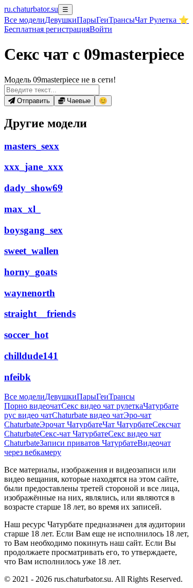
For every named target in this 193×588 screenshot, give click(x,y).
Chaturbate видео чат (88, 415)
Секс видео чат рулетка (102, 405)
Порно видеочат (32, 405)
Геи (102, 19)
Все (24, 19)
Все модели (24, 396)
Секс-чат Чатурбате (74, 433)
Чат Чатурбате (127, 424)
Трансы (122, 19)
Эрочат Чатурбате (71, 424)
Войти (101, 29)
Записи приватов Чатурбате (88, 443)
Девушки (61, 19)
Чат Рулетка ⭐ (162, 19)
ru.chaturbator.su (31, 9)
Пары (86, 19)
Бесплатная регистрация (47, 29)
